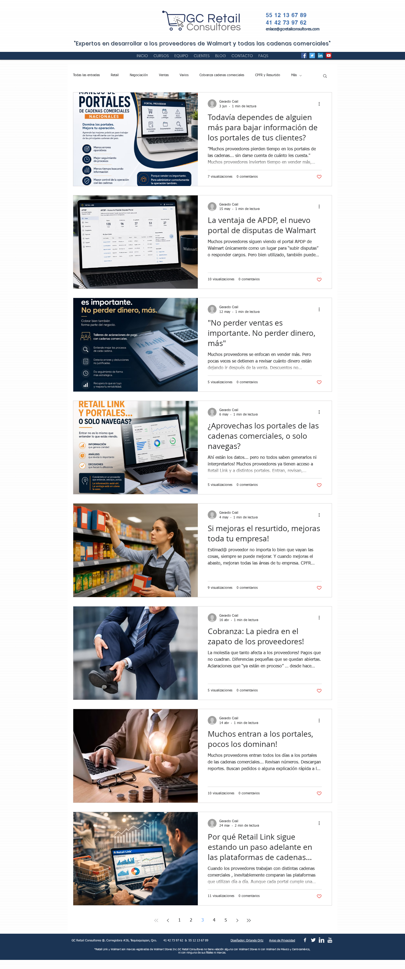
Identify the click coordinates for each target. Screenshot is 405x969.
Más (294, 75)
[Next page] (237, 920)
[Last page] (249, 920)
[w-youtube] (330, 940)
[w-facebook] (305, 940)
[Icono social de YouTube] (328, 55)
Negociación (139, 75)
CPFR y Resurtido (267, 75)
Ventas (164, 75)
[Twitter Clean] (313, 940)
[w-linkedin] (321, 940)
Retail (115, 75)
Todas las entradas (86, 75)
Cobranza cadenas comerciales (221, 75)
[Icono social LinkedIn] (320, 55)
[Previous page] (168, 920)
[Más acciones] (321, 103)
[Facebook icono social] (304, 55)
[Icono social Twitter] (312, 55)
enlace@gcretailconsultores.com (293, 29)
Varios (184, 75)
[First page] (156, 920)
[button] (325, 76)
